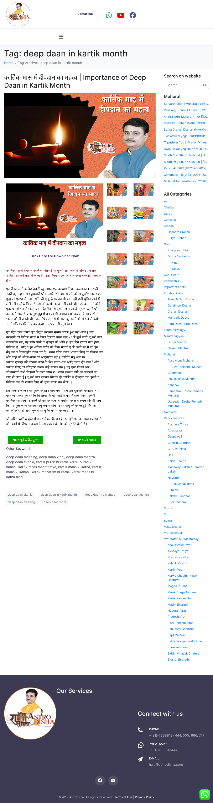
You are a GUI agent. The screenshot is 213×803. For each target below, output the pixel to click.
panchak (174, 385)
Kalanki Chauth (178, 563)
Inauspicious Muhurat (182, 378)
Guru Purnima (177, 448)
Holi (170, 455)
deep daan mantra (136, 494)
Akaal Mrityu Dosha (181, 299)
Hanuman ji (171, 281)
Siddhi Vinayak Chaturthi (184, 653)
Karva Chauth (177, 461)
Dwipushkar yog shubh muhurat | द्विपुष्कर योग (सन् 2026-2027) (186, 149)
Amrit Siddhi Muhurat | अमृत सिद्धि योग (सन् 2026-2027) (186, 116)
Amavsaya (175, 430)
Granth (168, 244)
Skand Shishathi (178, 659)
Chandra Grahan (179, 232)
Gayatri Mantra (178, 348)
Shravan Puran (178, 647)
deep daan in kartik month (59, 494)
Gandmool (174, 372)
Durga (168, 213)
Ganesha (170, 219)
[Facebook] (132, 15)
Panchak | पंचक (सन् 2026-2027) (185, 168)
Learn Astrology (174, 330)
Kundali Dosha (173, 293)
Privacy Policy (144, 797)
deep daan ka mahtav (100, 494)
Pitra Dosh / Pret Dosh (183, 323)
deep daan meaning (21, 502)
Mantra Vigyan (174, 336)
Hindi (174, 262)
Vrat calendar (173, 532)
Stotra (168, 508)
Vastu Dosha (172, 526)
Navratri (173, 477)
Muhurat (169, 354)
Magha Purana (177, 586)
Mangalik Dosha (178, 317)
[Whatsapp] (109, 15)
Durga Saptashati (179, 256)
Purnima (173, 490)
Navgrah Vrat (177, 610)
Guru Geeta (171, 275)
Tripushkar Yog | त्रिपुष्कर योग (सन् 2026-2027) (186, 142)
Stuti (167, 514)
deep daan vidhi (55, 502)
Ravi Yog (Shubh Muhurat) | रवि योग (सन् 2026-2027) (186, 110)
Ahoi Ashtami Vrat (180, 545)
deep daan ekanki (20, 494)
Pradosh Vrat (176, 616)
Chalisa (169, 207)
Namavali (170, 412)
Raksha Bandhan (179, 496)
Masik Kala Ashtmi (180, 598)
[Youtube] (121, 15)
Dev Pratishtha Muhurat (187, 366)
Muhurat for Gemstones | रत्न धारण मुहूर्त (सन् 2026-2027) (186, 181)
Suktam (169, 520)
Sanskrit (176, 268)
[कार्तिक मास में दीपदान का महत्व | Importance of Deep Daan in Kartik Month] (80, 135)
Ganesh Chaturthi (179, 442)
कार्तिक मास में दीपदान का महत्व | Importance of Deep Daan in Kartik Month (75, 81)
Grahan (169, 226)
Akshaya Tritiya (178, 424)
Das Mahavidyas (182, 483)
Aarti (167, 201)
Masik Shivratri (178, 604)
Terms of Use (123, 797)
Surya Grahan (177, 238)
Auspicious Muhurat (181, 360)
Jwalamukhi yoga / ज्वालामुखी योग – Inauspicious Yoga (186, 136)
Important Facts (175, 287)
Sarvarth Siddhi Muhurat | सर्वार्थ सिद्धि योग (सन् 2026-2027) (186, 103)
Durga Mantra (177, 342)
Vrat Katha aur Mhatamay (181, 539)
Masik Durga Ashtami (182, 592)
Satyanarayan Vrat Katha (185, 641)
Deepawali (175, 436)
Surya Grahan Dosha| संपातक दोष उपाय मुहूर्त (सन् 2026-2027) (186, 129)
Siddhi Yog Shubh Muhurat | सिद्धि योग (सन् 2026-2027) (186, 155)
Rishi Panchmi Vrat (180, 623)
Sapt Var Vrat (177, 635)
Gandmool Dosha (179, 305)
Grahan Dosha (177, 311)
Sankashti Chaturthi (181, 629)
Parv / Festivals (174, 418)
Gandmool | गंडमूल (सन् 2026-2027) (186, 174)
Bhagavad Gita (178, 250)
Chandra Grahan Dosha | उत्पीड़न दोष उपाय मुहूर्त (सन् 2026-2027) (186, 123)
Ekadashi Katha (178, 557)
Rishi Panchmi (177, 502)
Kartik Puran (176, 569)
